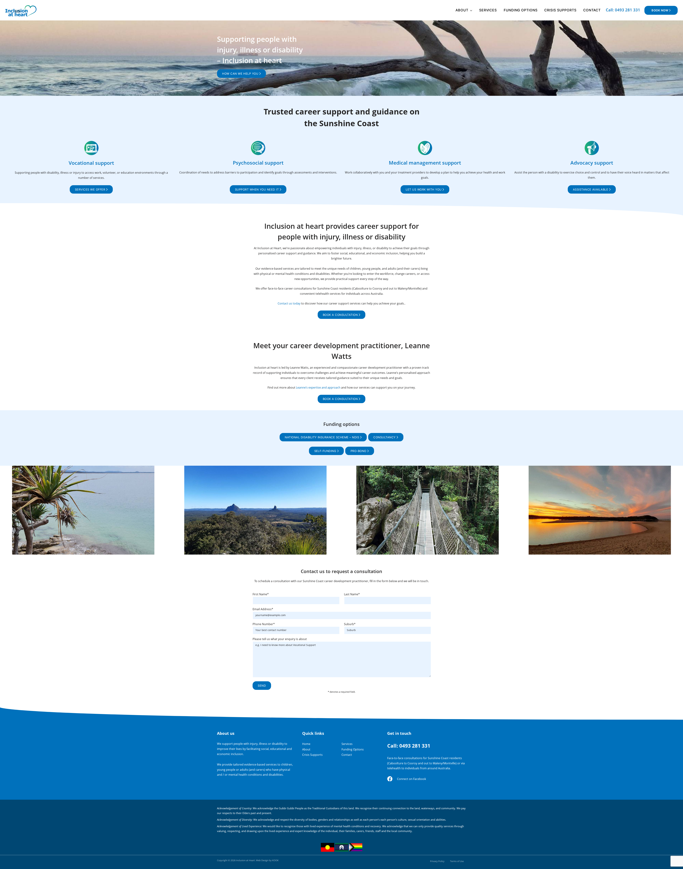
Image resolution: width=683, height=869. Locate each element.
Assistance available (591, 189)
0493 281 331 (414, 745)
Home (306, 744)
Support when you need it (257, 189)
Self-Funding (325, 451)
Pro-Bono (359, 451)
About (462, 10)
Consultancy (385, 437)
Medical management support (425, 162)
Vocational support (91, 162)
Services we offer (90, 189)
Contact (592, 10)
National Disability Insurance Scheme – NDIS (322, 437)
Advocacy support (591, 162)
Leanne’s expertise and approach (318, 387)
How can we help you (240, 73)
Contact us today (289, 303)
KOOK (275, 860)
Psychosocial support (258, 162)
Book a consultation (341, 315)
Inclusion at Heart (245, 860)
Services (488, 10)
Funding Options (521, 10)
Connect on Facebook (411, 779)
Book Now (660, 10)
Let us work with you (424, 189)
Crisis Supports (560, 10)
